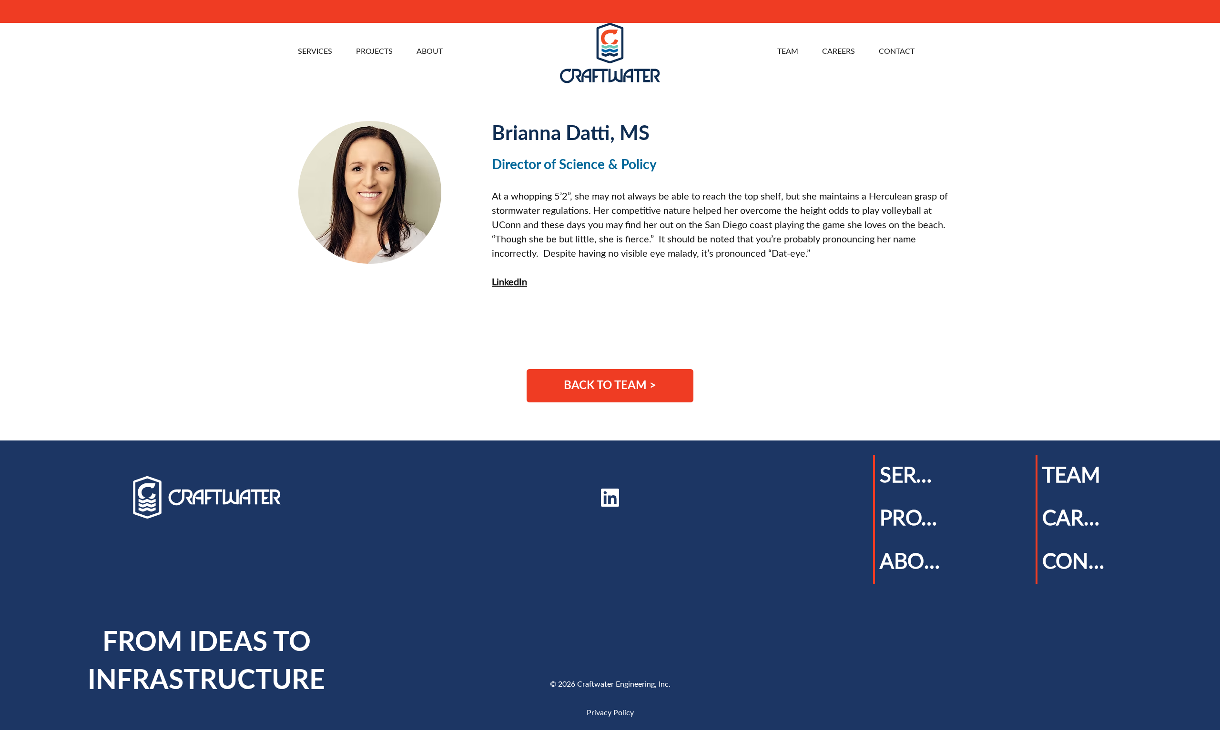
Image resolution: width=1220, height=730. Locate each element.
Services (911, 476)
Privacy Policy (610, 713)
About (911, 562)
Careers (1073, 519)
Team (1071, 476)
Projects (911, 519)
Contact (1073, 562)
